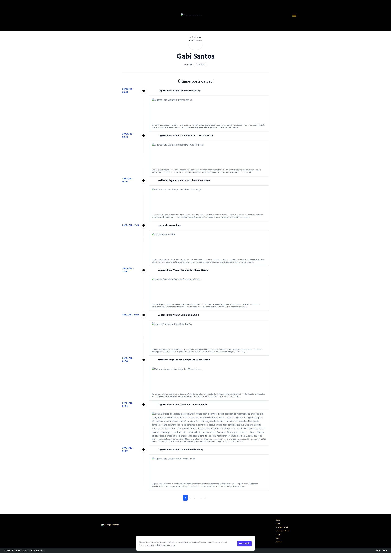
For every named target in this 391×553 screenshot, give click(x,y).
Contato (279, 542)
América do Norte (283, 531)
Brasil (278, 523)
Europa (278, 534)
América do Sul (282, 527)
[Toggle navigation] (294, 15)
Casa (278, 520)
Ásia (277, 538)
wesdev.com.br (381, 550)
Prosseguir (244, 543)
